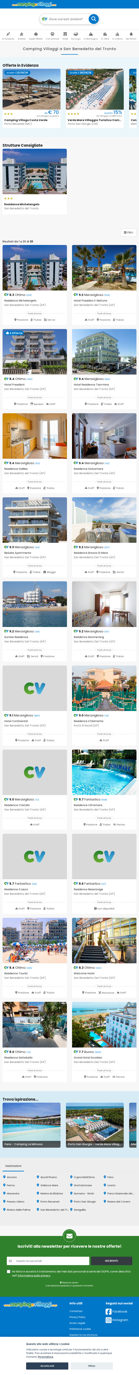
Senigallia (79, 1210)
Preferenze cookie (80, 1329)
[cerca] (93, 19)
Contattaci (76, 1311)
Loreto (111, 1185)
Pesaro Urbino (15, 1201)
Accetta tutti (47, 1365)
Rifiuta (91, 1365)
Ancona (11, 1177)
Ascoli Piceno (48, 1177)
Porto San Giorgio (84, 1201)
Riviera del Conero (118, 1201)
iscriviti (111, 1261)
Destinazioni (13, 1166)
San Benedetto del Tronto (57, 1210)
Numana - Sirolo (83, 1193)
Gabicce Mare (49, 1185)
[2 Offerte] (35, 352)
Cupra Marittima (84, 1177)
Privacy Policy (77, 1317)
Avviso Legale (77, 1323)
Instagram (120, 1320)
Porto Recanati (49, 1201)
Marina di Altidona (51, 1193)
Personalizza (45, 1356)
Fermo (10, 1185)
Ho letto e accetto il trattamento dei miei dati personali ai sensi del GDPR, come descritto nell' (71, 1274)
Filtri (130, 232)
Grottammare (82, 1185)
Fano (110, 1177)
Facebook (119, 1311)
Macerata (12, 1193)
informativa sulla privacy (34, 1276)
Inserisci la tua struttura (83, 1335)
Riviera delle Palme (18, 1210)
